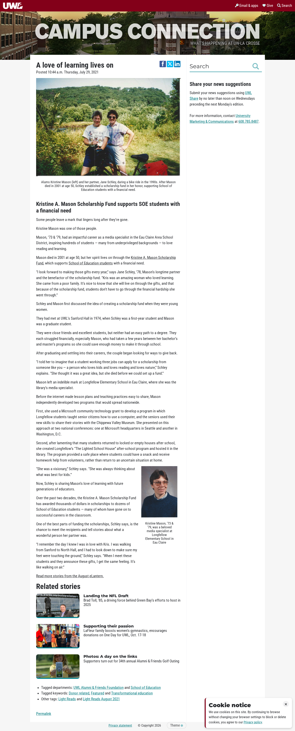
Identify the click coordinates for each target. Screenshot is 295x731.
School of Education (146, 687)
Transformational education (132, 693)
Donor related (79, 693)
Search (199, 66)
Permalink (43, 714)
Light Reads (67, 699)
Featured (97, 693)
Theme (175, 725)
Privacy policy (253, 722)
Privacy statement (120, 725)
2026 (158, 725)
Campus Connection (147, 30)
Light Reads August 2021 (101, 699)
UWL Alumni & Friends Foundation (98, 687)
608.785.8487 (248, 121)
